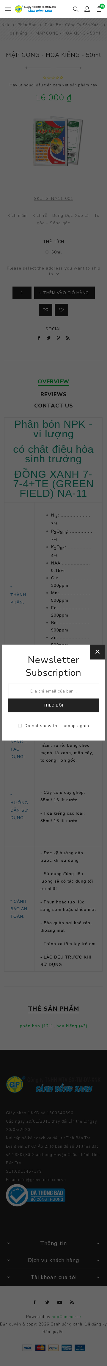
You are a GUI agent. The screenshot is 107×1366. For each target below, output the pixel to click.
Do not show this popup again (56, 726)
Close (97, 652)
